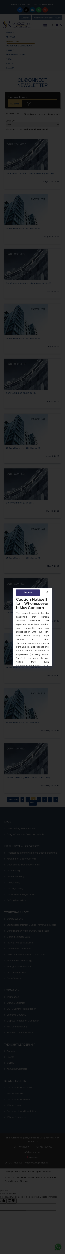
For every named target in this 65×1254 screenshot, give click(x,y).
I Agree (28, 592)
